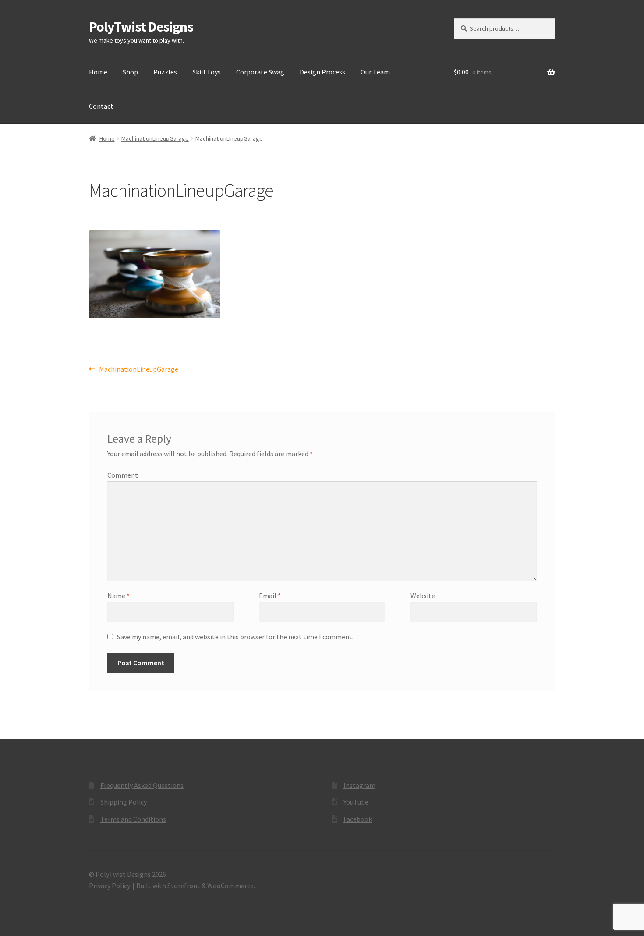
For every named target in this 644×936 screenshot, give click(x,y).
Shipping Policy (123, 802)
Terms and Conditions (133, 819)
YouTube (355, 802)
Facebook (357, 819)
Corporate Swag (260, 71)
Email (270, 595)
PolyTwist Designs (141, 26)
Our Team (375, 71)
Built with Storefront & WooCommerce (195, 885)
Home (98, 71)
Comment (122, 475)
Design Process (322, 71)
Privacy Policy (109, 885)
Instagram (359, 785)
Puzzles (165, 71)
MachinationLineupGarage (155, 138)
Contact (101, 106)
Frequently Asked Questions (142, 785)
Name (118, 595)
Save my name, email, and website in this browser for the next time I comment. (235, 636)
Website (422, 595)
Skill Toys (206, 71)
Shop (130, 71)
